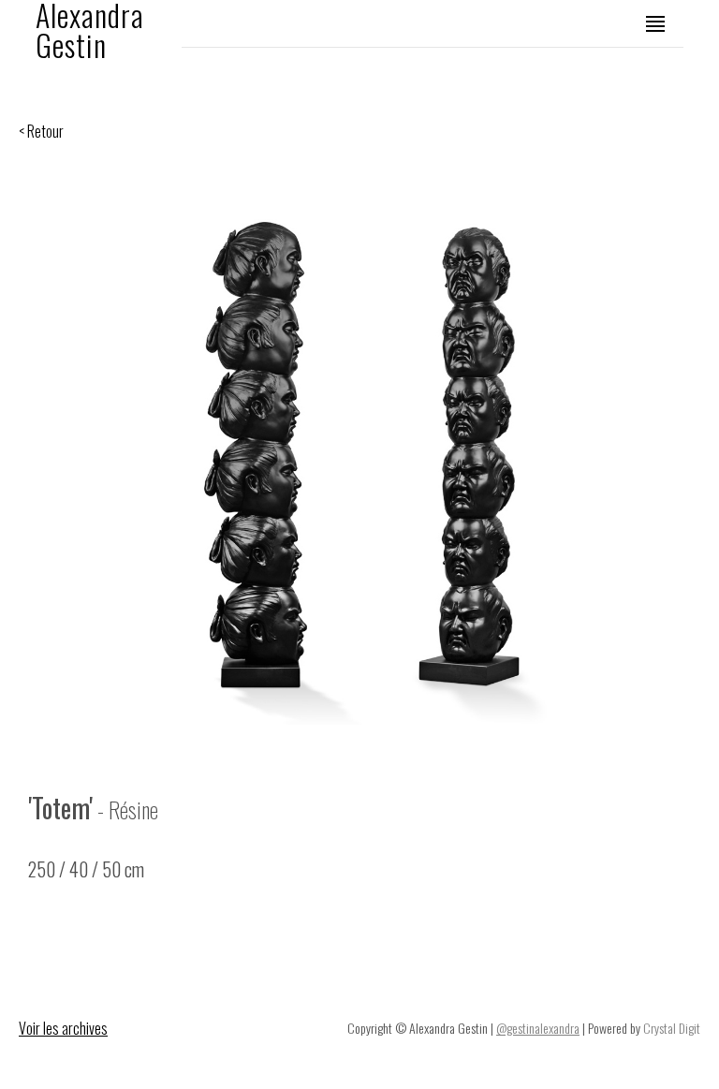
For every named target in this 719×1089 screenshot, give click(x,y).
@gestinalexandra (538, 1027)
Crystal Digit (671, 1027)
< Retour (41, 131)
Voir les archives (63, 1028)
